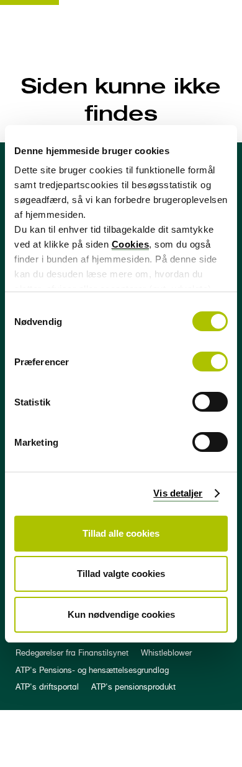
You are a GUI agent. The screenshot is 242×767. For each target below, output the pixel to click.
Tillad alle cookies (121, 533)
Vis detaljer (177, 493)
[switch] (210, 361)
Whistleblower (166, 652)
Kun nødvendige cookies (121, 614)
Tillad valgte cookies (121, 573)
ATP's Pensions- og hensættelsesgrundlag (92, 670)
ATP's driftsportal (47, 686)
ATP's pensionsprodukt (133, 686)
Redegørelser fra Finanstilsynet (72, 652)
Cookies (131, 244)
